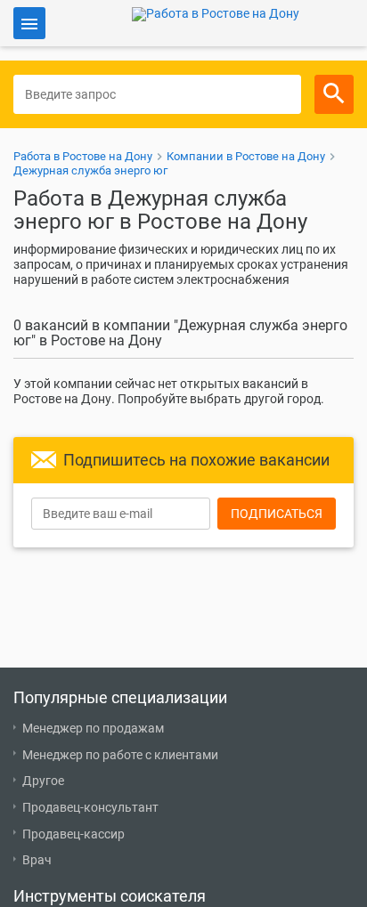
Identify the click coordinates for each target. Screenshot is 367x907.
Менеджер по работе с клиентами (120, 755)
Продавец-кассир (73, 834)
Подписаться (276, 513)
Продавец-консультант (90, 807)
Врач (37, 860)
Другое (43, 780)
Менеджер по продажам (93, 728)
